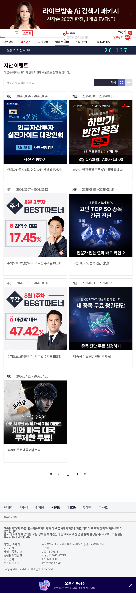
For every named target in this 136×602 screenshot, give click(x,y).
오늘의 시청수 (16, 50)
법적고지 (87, 507)
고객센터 (8, 507)
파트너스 (25, 42)
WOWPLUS (103, 42)
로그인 (27, 33)
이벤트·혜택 (62, 42)
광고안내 (39, 507)
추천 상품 (43, 42)
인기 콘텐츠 (82, 42)
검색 (129, 33)
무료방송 (8, 42)
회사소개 (23, 507)
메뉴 (16, 33)
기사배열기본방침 (103, 509)
